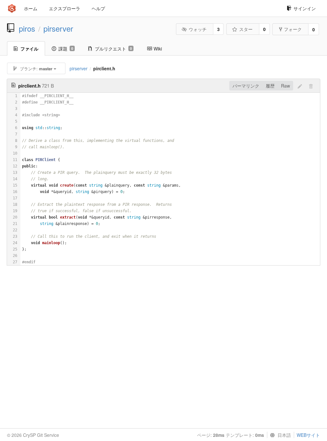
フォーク (293, 29)
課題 (65, 48)
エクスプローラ (64, 8)
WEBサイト (308, 435)
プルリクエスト (113, 48)
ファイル (29, 48)
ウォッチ (198, 29)
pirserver (58, 28)
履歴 (270, 85)
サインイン (304, 8)
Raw (285, 85)
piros (27, 28)
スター (246, 29)
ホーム (30, 8)
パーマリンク (245, 85)
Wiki (158, 48)
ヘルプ (98, 8)
